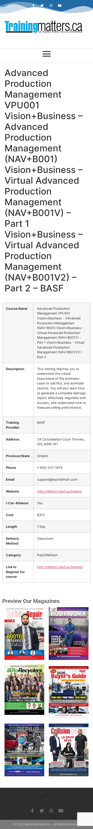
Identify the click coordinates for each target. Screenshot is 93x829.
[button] (46, 54)
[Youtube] (59, 5)
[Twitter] (42, 5)
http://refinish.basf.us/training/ (60, 567)
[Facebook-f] (33, 5)
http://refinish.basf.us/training (59, 491)
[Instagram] (50, 5)
